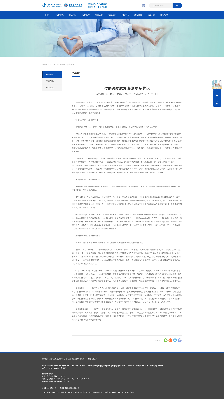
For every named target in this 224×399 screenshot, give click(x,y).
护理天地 (125, 15)
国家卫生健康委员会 (57, 359)
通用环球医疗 (92, 359)
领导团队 (73, 15)
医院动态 (86, 15)
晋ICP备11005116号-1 (50, 388)
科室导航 (99, 15)
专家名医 (112, 15)
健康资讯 (61, 65)
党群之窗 (151, 15)
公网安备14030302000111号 (69, 388)
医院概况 (60, 15)
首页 (47, 15)
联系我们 (164, 15)
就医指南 (138, 15)
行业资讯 (70, 65)
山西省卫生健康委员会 (76, 359)
